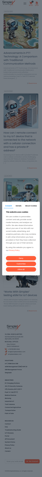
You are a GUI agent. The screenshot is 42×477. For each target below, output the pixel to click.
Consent (8, 206)
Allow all (21, 269)
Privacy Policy (14, 250)
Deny (21, 258)
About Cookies (31, 206)
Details (18, 206)
